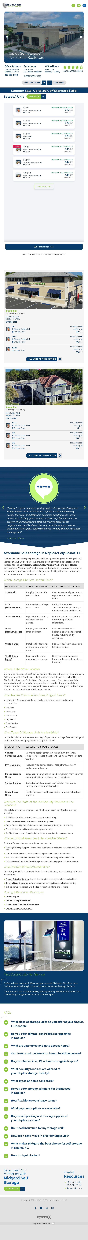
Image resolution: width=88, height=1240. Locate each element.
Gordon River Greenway (17, 883)
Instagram (52, 1208)
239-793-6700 (11, 75)
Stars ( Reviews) (73, 71)
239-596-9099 (11, 322)
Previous (7, 37)
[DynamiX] (44, 1217)
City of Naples (12, 896)
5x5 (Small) (10, 592)
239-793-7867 (11, 418)
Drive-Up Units (12, 764)
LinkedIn (47, 1208)
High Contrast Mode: (42, 1223)
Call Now (59, 82)
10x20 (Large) (12, 643)
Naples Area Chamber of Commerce (22, 904)
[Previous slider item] (3, 507)
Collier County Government (18, 900)
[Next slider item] (84, 507)
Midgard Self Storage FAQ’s (74, 1183)
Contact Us (79, 5)
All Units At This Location (42, 359)
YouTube (41, 1208)
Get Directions (32, 82)
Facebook (35, 1208)
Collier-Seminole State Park (19, 887)
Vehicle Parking (13, 783)
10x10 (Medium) (13, 616)
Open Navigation (84, 5)
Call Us (73, 5)
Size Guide (34, 96)
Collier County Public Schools (19, 908)
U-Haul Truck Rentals (15, 853)
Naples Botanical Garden (17, 879)
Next (81, 37)
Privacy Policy (74, 1188)
